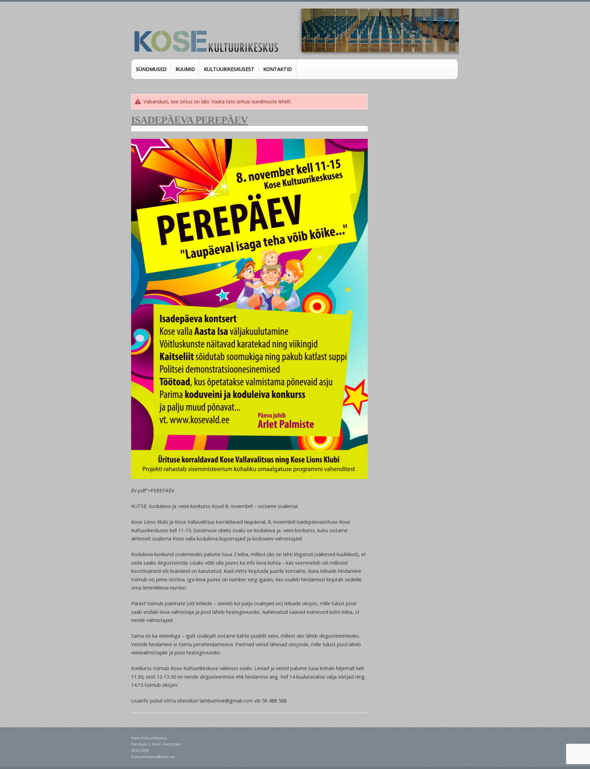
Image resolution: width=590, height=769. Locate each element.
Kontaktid (277, 69)
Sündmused (151, 69)
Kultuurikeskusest (229, 69)
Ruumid (185, 69)
